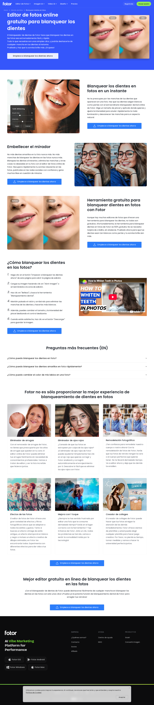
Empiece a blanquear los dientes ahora (33, 56)
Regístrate (129, 4)
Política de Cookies (33, 692)
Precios (74, 4)
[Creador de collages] (125, 494)
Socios (74, 646)
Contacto (75, 642)
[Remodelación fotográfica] (125, 420)
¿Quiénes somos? (78, 637)
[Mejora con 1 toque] (77, 494)
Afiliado (74, 651)
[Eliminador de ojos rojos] (77, 420)
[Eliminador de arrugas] (29, 420)
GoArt (127, 637)
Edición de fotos (17, 10)
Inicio (6, 10)
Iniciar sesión (143, 4)
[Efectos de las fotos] (29, 494)
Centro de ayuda (105, 637)
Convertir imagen (132, 642)
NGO (100, 642)
